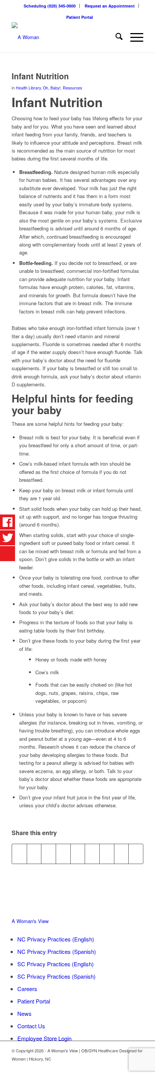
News (24, 1013)
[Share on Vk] (107, 854)
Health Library (28, 88)
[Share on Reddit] (121, 854)
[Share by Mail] (136, 854)
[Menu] (133, 37)
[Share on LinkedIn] (78, 854)
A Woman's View (30, 921)
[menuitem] (50, 6)
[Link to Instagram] (137, 1066)
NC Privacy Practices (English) (55, 939)
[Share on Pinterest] (63, 854)
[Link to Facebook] (126, 1066)
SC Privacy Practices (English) (55, 964)
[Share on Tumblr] (92, 854)
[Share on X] (34, 854)
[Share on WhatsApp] (48, 854)
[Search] (115, 37)
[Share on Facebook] (19, 854)
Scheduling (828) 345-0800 (50, 6)
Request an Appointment (110, 6)
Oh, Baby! (52, 88)
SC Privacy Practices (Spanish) (56, 976)
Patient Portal (79, 17)
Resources (72, 88)
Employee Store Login (44, 1038)
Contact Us (31, 1026)
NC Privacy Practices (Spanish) (56, 951)
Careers (27, 989)
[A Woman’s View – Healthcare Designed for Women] (64, 37)
